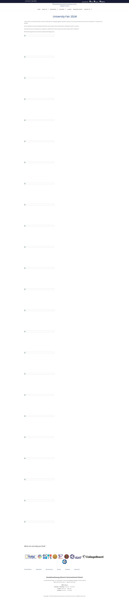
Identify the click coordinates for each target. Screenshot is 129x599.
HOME (38, 9)
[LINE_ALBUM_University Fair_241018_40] (39, 522)
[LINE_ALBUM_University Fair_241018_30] (39, 353)
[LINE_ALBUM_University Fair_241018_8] (39, 99)
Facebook (67, 569)
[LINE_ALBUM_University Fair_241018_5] (39, 78)
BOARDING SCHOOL (77, 9)
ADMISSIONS (53, 9)
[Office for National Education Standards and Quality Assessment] (60, 558)
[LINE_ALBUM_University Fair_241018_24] (39, 310)
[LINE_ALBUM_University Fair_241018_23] (39, 289)
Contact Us (77, 569)
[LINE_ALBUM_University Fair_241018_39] (39, 501)
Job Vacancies (49, 569)
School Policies (28, 569)
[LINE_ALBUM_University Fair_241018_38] (39, 479)
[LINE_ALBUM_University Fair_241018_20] (39, 226)
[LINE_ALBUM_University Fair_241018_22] (39, 268)
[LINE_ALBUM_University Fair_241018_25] (39, 331)
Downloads (38, 569)
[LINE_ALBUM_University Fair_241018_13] (39, 184)
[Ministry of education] (55, 558)
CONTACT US (87, 9)
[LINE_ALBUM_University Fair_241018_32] (39, 374)
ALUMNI (69, 9)
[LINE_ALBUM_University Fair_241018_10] (39, 120)
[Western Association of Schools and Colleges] (31, 558)
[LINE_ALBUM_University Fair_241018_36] (39, 437)
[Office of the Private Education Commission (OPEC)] (66, 558)
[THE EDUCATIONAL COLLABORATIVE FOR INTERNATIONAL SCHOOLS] (47, 558)
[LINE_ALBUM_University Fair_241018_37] (39, 458)
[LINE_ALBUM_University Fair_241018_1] (39, 57)
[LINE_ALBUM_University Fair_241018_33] (39, 395)
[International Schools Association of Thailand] (75, 558)
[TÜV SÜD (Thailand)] (64, 563)
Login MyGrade (85, 1)
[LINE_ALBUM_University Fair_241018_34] (39, 416)
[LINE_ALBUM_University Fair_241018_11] (39, 141)
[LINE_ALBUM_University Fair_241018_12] (39, 162)
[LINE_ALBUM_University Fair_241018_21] (39, 247)
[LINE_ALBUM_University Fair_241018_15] (39, 205)
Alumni (59, 569)
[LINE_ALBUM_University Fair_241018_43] (39, 36)
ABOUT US (44, 9)
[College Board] (93, 558)
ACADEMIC (61, 9)
